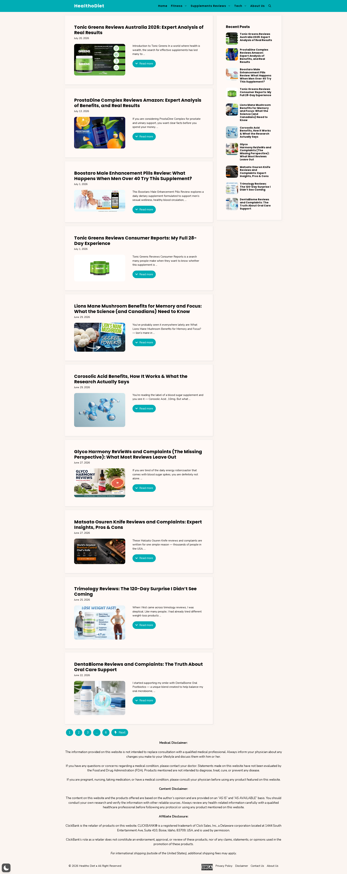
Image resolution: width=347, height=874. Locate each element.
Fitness (177, 6)
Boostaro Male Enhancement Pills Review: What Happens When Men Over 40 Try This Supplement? (133, 176)
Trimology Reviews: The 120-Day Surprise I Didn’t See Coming (135, 591)
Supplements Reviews (208, 6)
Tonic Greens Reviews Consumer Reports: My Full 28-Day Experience (135, 241)
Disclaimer (241, 866)
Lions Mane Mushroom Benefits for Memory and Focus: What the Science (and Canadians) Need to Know (138, 309)
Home (162, 6)
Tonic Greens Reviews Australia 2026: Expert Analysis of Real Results (139, 30)
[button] (270, 6)
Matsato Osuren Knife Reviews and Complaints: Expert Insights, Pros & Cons (138, 524)
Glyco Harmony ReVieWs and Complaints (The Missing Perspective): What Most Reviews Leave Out (138, 454)
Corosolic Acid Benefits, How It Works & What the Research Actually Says (130, 379)
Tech (238, 6)
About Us (257, 6)
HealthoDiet (89, 6)
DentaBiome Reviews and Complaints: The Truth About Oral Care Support (138, 667)
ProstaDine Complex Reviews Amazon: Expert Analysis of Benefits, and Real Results (137, 103)
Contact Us (257, 866)
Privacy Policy (223, 866)
